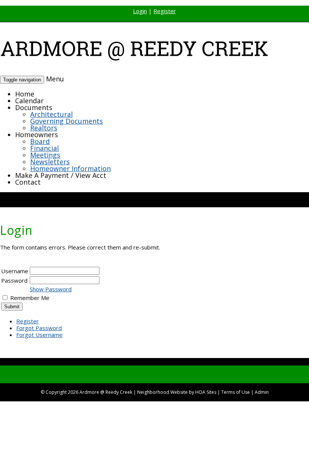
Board (40, 141)
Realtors (43, 127)
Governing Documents (66, 120)
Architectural (51, 114)
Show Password (51, 289)
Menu (55, 78)
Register (164, 11)
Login (140, 11)
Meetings (45, 154)
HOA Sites (205, 392)
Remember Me (29, 297)
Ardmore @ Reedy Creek (106, 392)
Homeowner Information (70, 168)
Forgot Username (39, 334)
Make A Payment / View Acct (60, 175)
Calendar (29, 100)
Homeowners (36, 134)
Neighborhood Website (162, 392)
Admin (262, 392)
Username (14, 271)
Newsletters (50, 161)
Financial (44, 148)
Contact (28, 182)
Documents (33, 107)
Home (24, 93)
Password (14, 280)
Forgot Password (39, 328)
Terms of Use (235, 392)
